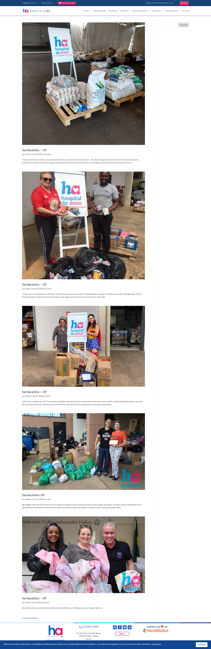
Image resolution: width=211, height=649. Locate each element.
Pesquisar (183, 25)
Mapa (122, 633)
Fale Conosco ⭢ (47, 3)
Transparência (171, 11)
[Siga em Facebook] (120, 627)
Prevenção (112, 11)
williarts (28, 154)
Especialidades (100, 11)
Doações (47, 154)
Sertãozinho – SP (34, 150)
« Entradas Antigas (29, 618)
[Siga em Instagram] (115, 627)
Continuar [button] (202, 645)
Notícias (185, 11)
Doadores (156, 11)
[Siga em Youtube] (125, 627)
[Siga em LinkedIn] (130, 627)
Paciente (123, 11)
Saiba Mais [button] (156, 644)
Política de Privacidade (55, 640)
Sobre (85, 11)
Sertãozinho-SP (33, 495)
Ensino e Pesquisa (139, 11)
